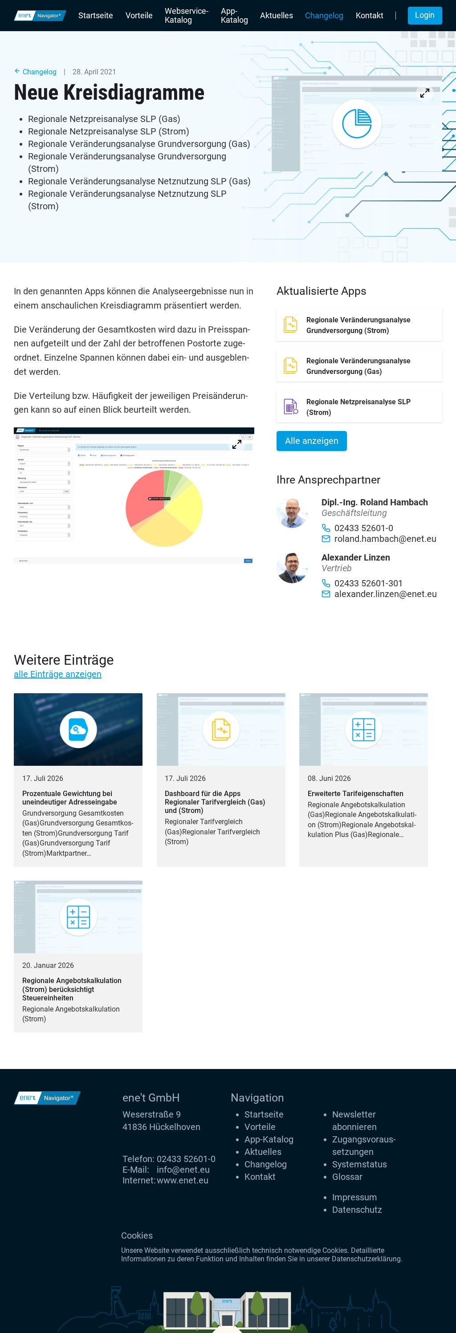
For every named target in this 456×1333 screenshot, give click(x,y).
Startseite (95, 15)
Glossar (347, 1176)
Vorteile (139, 15)
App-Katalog (234, 15)
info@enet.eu (183, 1169)
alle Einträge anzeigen (58, 674)
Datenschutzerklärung (366, 1259)
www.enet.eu (182, 1180)
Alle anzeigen (311, 440)
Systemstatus (359, 1164)
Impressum (354, 1197)
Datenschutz (357, 1209)
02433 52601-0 (186, 1159)
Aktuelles (276, 15)
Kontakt (369, 15)
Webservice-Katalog (186, 15)
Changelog (324, 15)
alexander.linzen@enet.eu (385, 594)
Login (425, 15)
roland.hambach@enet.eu (385, 538)
